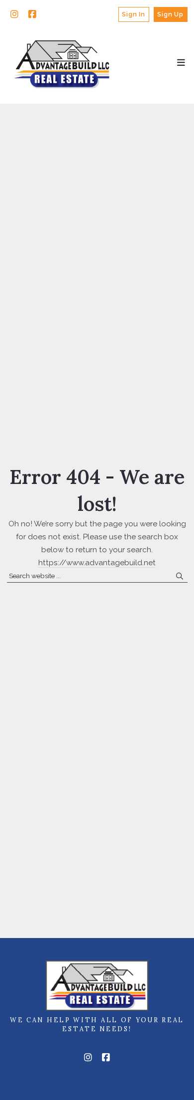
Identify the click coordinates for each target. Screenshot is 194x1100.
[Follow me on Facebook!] (32, 14)
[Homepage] (62, 63)
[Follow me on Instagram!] (14, 14)
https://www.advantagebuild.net (97, 562)
